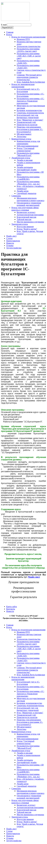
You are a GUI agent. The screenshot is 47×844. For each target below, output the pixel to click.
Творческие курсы (19, 224)
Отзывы (9, 245)
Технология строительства (28, 46)
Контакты (10, 609)
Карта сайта (11, 606)
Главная (9, 32)
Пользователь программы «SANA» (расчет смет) (28, 50)
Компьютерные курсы (21, 139)
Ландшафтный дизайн (27, 170)
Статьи (9, 238)
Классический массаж (26, 217)
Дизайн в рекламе (25, 160)
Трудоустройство (13, 248)
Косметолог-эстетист (26, 212)
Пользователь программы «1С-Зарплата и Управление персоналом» (30, 100)
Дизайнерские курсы (20, 158)
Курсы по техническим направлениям (28, 37)
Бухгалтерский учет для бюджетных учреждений (28, 116)
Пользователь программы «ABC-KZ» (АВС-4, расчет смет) (29, 55)
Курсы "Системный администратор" (25, 149)
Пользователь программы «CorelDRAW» (28, 178)
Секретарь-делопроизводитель (30, 113)
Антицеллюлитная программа (30, 215)
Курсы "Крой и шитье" (27, 229)
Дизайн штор (22, 191)
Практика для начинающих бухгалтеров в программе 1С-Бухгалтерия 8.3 (30, 129)
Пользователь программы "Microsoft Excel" (28, 154)
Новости (10, 243)
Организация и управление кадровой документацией (29, 204)
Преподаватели (13, 241)
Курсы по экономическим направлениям (22, 85)
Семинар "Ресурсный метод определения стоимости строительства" (29, 77)
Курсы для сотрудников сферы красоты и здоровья (25, 208)
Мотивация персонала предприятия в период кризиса (30, 199)
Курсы (9, 34)
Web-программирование (27, 146)
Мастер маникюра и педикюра (30, 222)
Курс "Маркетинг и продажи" (30, 120)
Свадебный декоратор (26, 193)
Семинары (16, 196)
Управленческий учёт (26, 122)
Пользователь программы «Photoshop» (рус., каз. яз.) (28, 182)
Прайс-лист (11, 236)
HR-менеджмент (24, 134)
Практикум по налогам (27, 125)
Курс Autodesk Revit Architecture (31, 82)
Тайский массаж (24, 219)
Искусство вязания (25, 226)
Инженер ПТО (23, 39)
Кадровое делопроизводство (29, 110)
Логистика (21, 136)
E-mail (4, 25)
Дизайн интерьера (25, 167)
